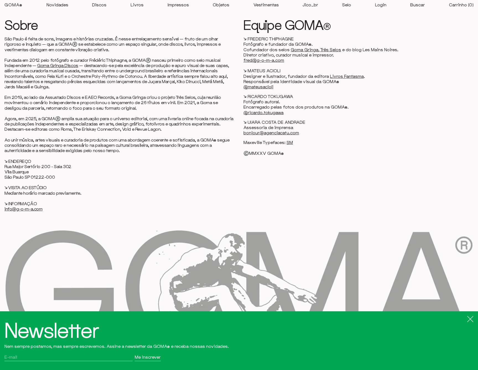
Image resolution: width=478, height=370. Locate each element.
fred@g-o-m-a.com (263, 60)
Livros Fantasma (347, 76)
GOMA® (13, 4)
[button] (417, 5)
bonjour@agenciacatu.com (271, 132)
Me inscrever (148, 356)
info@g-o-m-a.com (23, 208)
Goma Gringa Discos (57, 65)
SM (290, 142)
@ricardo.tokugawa (263, 112)
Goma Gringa (304, 49)
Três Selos (330, 49)
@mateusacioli (258, 86)
